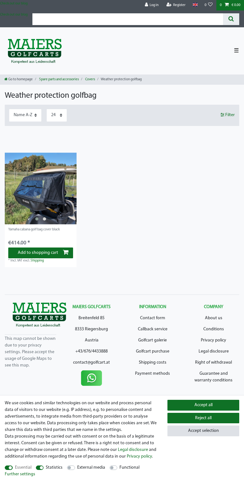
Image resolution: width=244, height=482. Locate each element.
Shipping (37, 260)
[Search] (231, 19)
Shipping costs (152, 362)
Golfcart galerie (152, 340)
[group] (41, 188)
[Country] (195, 5)
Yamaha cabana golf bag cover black (34, 229)
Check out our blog (14, 3)
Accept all (203, 405)
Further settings (20, 474)
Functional (129, 467)
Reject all (203, 418)
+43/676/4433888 (91, 351)
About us (213, 318)
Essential (23, 467)
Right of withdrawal (213, 362)
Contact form (152, 318)
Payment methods (152, 373)
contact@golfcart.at (91, 362)
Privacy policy (213, 340)
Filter (229, 115)
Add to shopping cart (38, 252)
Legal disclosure (214, 351)
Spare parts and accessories (58, 79)
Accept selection (203, 430)
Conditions (213, 329)
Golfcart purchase (152, 351)
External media (91, 467)
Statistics (54, 467)
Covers (90, 79)
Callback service (152, 329)
